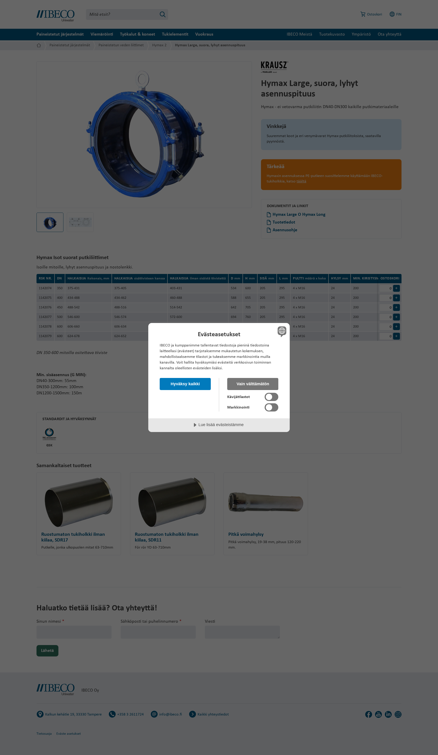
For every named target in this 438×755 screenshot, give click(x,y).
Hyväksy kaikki (185, 384)
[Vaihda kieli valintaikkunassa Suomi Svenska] (281, 331)
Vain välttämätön (253, 384)
